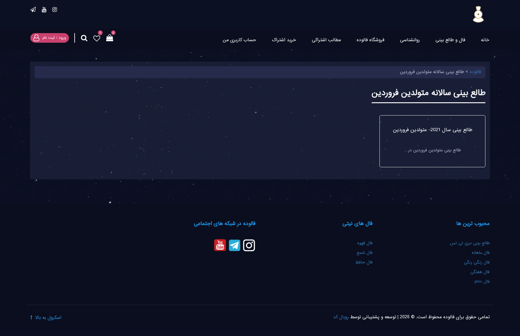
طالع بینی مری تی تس (470, 243)
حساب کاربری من (239, 40)
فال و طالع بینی (450, 40)
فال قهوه (365, 243)
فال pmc (482, 282)
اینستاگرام (54, 10)
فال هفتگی (480, 272)
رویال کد (341, 317)
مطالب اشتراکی (326, 40)
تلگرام (33, 10)
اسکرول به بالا (48, 318)
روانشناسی (410, 40)
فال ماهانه (481, 253)
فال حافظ (363, 263)
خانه (485, 40)
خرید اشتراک (284, 40)
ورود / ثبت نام (54, 38)
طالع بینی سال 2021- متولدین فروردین (432, 129)
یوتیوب (44, 10)
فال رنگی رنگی (477, 263)
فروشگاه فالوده (370, 40)
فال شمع (365, 253)
